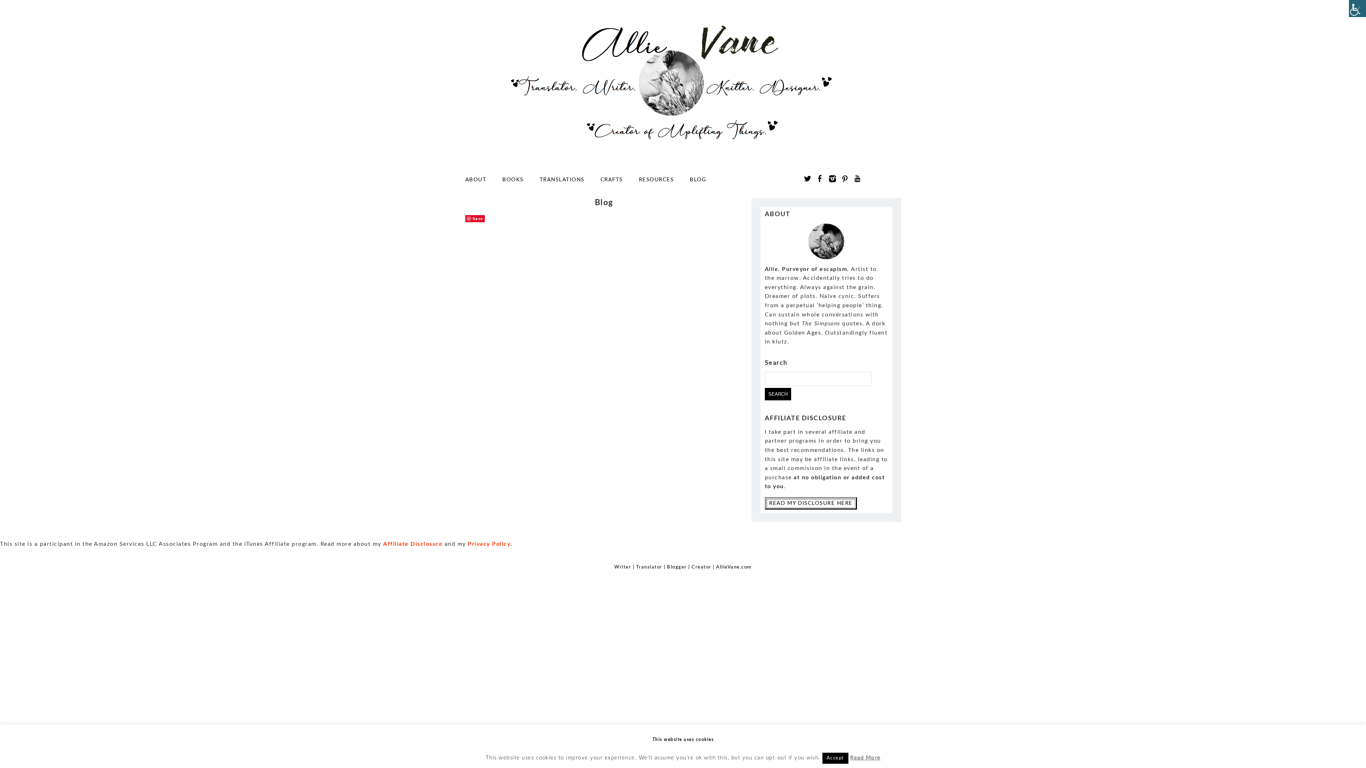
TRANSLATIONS (562, 179)
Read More (865, 758)
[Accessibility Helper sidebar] (1357, 8)
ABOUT (476, 179)
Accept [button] (835, 758)
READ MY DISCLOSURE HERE (811, 503)
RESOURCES (656, 179)
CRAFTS (611, 179)
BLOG (698, 179)
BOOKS (513, 179)
